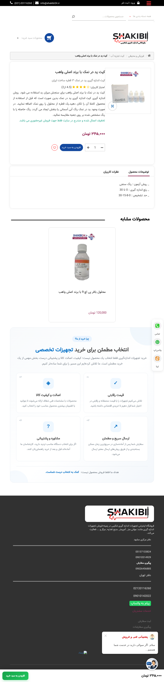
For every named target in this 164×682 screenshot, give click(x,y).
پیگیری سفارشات (142, 627)
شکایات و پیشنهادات (140, 645)
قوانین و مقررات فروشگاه (137, 639)
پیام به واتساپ (140, 603)
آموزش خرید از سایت (140, 633)
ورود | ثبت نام (128, 3)
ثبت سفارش (144, 621)
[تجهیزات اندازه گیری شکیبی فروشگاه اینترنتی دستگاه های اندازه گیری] (132, 38)
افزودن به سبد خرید (71, 147)
